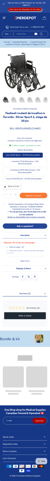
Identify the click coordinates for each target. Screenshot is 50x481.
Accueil (7, 42)
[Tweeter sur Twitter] (29, 277)
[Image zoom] (25, 73)
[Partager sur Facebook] (23, 277)
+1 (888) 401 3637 (37, 27)
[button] (33, 195)
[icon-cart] (44, 18)
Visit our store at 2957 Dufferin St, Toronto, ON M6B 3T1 (27, 4)
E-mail (9, 421)
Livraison (11, 140)
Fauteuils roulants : (20, 42)
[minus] (5, 194)
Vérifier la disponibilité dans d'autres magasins (26, 217)
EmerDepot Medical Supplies (25, 109)
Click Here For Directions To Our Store (25, 9)
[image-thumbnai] (6, 99)
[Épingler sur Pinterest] (35, 277)
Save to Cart (13, 186)
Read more (25, 261)
